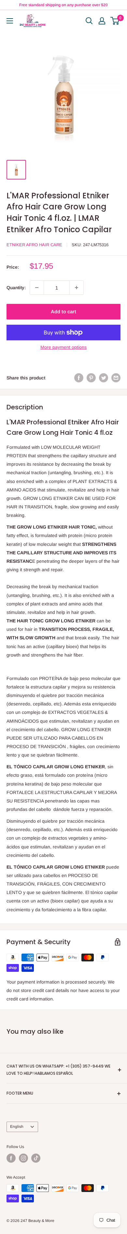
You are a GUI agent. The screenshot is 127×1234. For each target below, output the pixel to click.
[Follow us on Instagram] (23, 1158)
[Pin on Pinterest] (91, 377)
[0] (115, 21)
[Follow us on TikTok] (35, 1158)
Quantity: (16, 287)
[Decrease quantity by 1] (37, 287)
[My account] (102, 20)
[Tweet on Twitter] (103, 377)
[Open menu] (10, 20)
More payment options (63, 347)
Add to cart (63, 311)
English (16, 1126)
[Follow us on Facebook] (11, 1158)
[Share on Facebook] (78, 377)
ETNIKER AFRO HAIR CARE (34, 244)
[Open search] (89, 20)
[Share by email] (115, 377)
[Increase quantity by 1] (76, 287)
